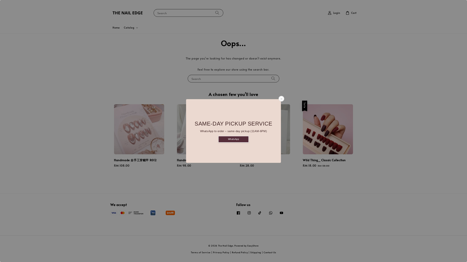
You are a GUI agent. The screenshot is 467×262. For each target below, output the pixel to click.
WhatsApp (233, 139)
